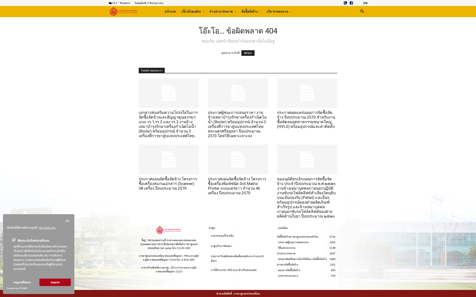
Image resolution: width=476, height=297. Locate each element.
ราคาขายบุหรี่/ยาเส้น (222, 235)
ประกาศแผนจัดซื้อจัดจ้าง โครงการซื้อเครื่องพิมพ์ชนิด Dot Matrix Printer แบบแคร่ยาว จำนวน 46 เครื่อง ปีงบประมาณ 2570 (237, 186)
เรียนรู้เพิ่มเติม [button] (47, 228)
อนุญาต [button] (55, 282)
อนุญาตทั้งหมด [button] (22, 282)
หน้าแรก (248, 53)
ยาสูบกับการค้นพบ (221, 246)
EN (67, 220)
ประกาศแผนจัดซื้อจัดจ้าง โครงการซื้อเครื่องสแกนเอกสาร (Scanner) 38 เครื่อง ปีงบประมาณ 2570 (168, 184)
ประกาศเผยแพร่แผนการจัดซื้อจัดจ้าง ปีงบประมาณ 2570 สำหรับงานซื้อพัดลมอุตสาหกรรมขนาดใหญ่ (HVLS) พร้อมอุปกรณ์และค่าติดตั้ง (306, 119)
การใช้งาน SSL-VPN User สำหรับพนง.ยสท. (234, 270)
